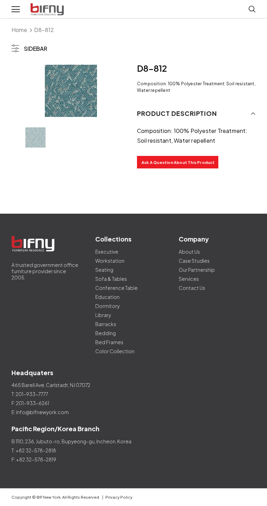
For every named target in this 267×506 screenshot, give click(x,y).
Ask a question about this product (178, 162)
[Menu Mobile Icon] (15, 9)
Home (19, 29)
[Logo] (48, 9)
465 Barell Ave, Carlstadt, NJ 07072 (50, 385)
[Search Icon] (252, 9)
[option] (70, 91)
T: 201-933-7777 (29, 394)
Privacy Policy (118, 497)
